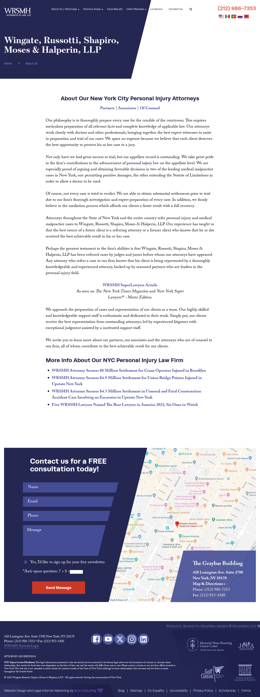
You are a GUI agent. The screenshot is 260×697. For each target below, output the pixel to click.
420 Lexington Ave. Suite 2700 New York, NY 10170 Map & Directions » (218, 578)
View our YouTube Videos (108, 639)
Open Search (191, 9)
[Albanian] (246, 16)
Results (115, 9)
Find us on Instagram (131, 639)
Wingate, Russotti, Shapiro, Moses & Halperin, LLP (17, 9)
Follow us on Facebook (96, 639)
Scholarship (227, 691)
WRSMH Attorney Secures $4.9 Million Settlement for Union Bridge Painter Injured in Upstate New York (127, 381)
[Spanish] (227, 16)
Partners (107, 108)
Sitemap (136, 691)
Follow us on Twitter (120, 639)
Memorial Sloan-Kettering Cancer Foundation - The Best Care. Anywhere (209, 644)
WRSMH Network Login (21, 646)
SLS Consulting (85, 691)
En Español (156, 691)
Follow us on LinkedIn (143, 639)
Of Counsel (150, 108)
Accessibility (179, 691)
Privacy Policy (203, 691)
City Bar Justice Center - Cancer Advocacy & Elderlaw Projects (245, 672)
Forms (246, 691)
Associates (127, 108)
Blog (121, 691)
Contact (176, 9)
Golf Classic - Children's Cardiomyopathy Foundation (213, 673)
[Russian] (240, 16)
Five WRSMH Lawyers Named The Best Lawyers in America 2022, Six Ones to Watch (125, 405)
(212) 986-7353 (237, 8)
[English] (221, 16)
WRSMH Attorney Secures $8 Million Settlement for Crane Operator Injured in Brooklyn (129, 371)
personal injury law (143, 163)
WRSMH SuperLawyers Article (130, 285)
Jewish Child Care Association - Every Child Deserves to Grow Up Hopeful (246, 645)
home (8, 63)
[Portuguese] (234, 16)
